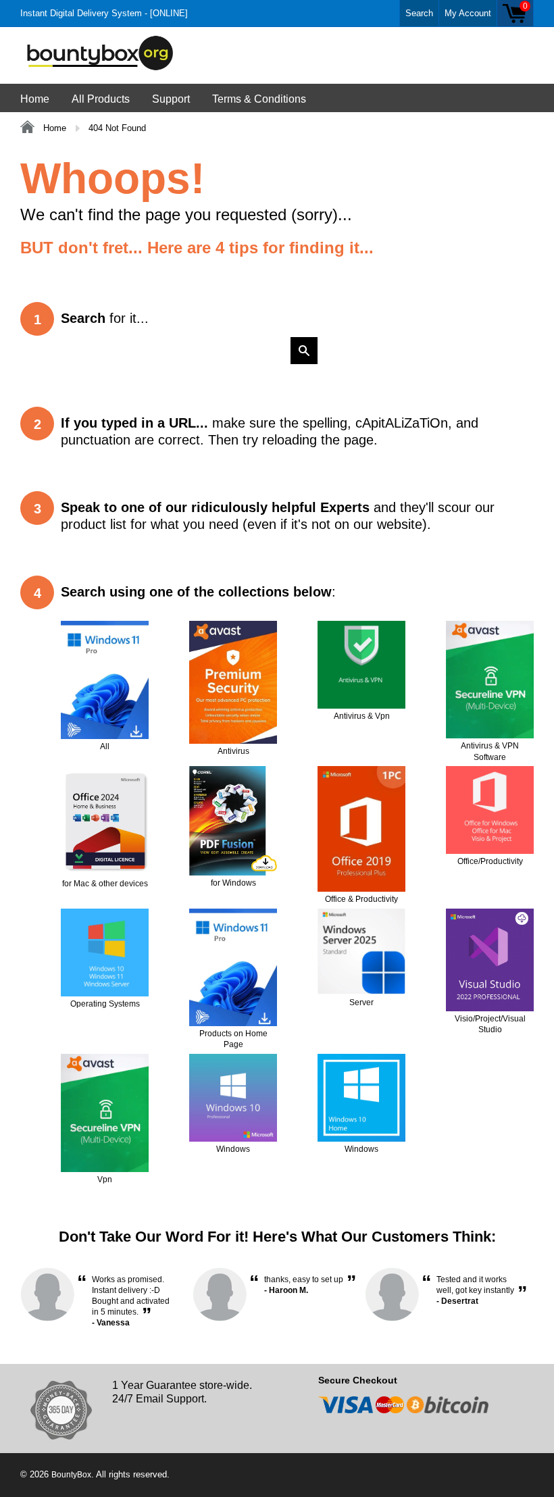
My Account (468, 13)
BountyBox (71, 1474)
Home (34, 99)
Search (419, 13)
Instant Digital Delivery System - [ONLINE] (104, 13)
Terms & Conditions (259, 99)
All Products (101, 99)
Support (171, 99)
